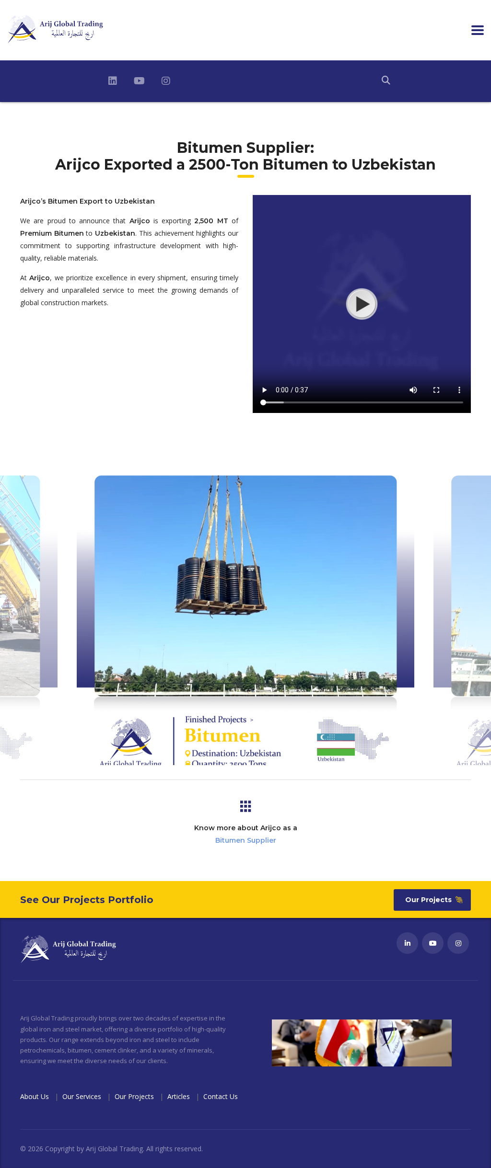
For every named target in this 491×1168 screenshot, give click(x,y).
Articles (178, 1096)
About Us (34, 1096)
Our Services (81, 1096)
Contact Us (220, 1096)
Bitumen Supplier (245, 840)
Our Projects (428, 899)
